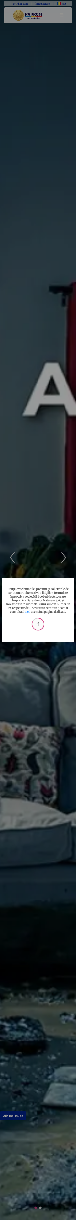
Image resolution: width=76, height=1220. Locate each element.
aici (27, 612)
